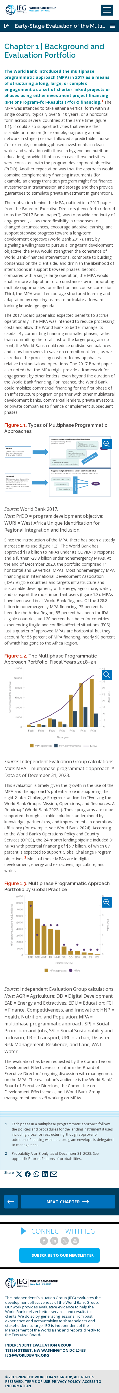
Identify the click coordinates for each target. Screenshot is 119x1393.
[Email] (53, 1174)
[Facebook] (27, 1174)
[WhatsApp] (36, 1174)
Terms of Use (37, 1381)
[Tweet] (19, 1174)
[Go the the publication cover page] (6, 25)
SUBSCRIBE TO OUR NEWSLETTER (63, 1255)
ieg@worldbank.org (27, 1355)
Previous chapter (11, 1201)
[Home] (30, 10)
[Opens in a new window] (44, 1241)
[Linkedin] (45, 1174)
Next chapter (63, 1201)
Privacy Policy (66, 1381)
